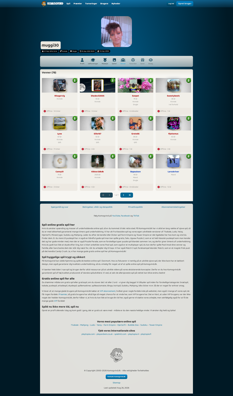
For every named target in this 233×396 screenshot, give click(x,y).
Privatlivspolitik (135, 207)
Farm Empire (110, 325)
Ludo (92, 325)
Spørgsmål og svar (59, 207)
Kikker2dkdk (97, 171)
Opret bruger (184, 3)
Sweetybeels (173, 95)
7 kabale (74, 325)
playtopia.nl (133, 334)
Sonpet (135, 95)
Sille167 (97, 133)
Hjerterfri (121, 325)
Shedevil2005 (97, 95)
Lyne (59, 133)
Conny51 (60, 171)
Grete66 (135, 133)
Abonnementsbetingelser (173, 207)
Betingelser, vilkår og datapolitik (97, 207)
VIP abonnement (108, 291)
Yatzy (99, 325)
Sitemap (116, 382)
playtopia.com (88, 334)
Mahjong (84, 325)
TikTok (136, 216)
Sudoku (143, 325)
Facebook (125, 216)
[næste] (123, 195)
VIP (55, 301)
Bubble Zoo (133, 325)
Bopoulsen (135, 171)
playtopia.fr (146, 334)
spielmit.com (120, 334)
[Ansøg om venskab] (75, 80)
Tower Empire (155, 325)
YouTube (116, 216)
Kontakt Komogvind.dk (116, 376)
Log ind (171, 3)
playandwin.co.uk (105, 334)
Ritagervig (59, 95)
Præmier (63, 294)
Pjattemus (173, 133)
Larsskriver (173, 171)
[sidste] (130, 195)
